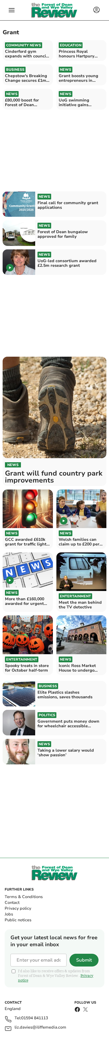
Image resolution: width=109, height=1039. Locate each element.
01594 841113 (34, 1018)
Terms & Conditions (24, 897)
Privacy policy (18, 908)
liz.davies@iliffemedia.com (40, 1027)
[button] (12, 10)
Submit (84, 960)
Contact (12, 902)
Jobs (9, 914)
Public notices (18, 920)
